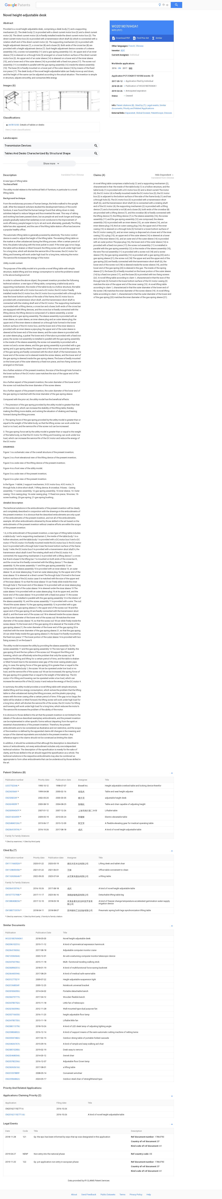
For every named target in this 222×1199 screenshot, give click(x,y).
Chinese (139, 46)
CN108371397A (12, 910)
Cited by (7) (140, 105)
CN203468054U (12, 1055)
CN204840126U (12, 823)
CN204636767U (12, 1044)
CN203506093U (12, 991)
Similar (158, 38)
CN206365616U (12, 1067)
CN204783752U (12, 1003)
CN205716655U (12, 1014)
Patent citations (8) (125, 105)
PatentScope (157, 113)
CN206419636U (12, 950)
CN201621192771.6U (15, 1114)
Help (149, 1194)
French (132, 46)
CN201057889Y (12, 1073)
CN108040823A (12, 901)
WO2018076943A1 (14, 938)
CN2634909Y (11, 804)
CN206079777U (12, 997)
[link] (24, 124)
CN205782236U (12, 1061)
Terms (122, 1194)
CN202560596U (12, 1008)
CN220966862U (12, 1079)
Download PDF (123, 38)
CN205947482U (12, 1038)
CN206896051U (12, 968)
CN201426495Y (12, 817)
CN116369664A (12, 876)
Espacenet (130, 113)
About (74, 1194)
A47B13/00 (13, 125)
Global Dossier (143, 113)
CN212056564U (12, 956)
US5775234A (11, 785)
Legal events (153, 105)
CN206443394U (12, 973)
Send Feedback (88, 1194)
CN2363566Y (11, 791)
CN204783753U (12, 1020)
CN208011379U (12, 1026)
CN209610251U (12, 944)
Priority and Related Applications (138, 108)
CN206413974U (12, 829)
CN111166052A (12, 863)
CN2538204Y (11, 798)
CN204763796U (12, 962)
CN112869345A (12, 870)
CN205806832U (12, 1032)
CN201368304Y (12, 985)
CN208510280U (12, 1049)
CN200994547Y (12, 810)
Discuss (168, 113)
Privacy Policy (136, 1194)
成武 (123, 50)
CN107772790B (12, 895)
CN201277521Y (12, 979)
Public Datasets (108, 1194)
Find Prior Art (142, 38)
